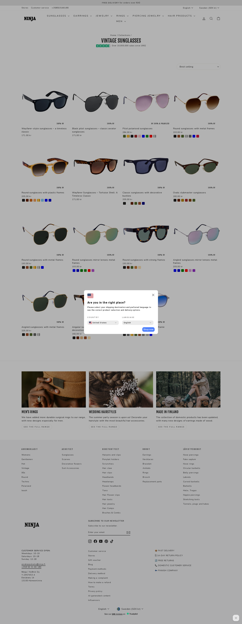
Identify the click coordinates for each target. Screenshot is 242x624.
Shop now (148, 329)
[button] (153, 295)
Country (93, 317)
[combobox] (98, 322)
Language (128, 317)
